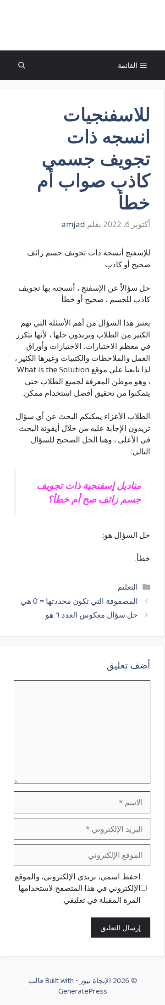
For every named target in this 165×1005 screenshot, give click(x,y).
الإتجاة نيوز (82, 25)
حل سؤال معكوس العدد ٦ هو (91, 614)
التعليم (127, 586)
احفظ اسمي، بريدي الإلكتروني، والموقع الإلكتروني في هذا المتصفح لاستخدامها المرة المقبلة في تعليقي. (78, 888)
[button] (21, 65)
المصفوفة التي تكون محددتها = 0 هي (79, 601)
